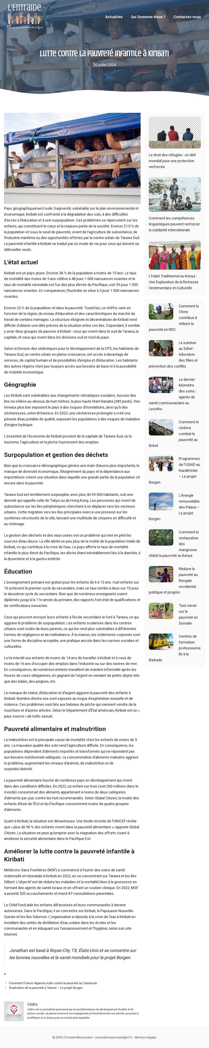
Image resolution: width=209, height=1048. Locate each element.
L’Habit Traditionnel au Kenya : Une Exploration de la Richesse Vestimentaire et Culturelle (173, 282)
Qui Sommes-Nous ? (148, 17)
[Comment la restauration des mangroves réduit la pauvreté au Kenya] (161, 542)
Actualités (114, 17)
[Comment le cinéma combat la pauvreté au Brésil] (161, 432)
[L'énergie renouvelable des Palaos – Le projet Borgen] (161, 507)
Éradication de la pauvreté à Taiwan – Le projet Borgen (46, 988)
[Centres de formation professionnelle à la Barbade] (161, 647)
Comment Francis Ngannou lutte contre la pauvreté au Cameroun (53, 983)
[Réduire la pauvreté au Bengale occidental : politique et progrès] (161, 579)
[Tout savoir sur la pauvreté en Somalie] (161, 616)
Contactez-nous (187, 17)
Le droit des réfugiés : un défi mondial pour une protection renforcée (172, 161)
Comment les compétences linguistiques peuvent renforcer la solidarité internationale (174, 224)
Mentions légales (146, 1037)
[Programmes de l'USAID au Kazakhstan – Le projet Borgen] (161, 468)
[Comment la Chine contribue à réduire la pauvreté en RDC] (161, 316)
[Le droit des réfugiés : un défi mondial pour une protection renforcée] (175, 145)
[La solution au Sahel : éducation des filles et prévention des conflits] (161, 353)
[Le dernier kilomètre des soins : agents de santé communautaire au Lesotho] (161, 390)
